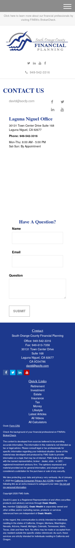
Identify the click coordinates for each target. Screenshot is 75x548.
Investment (38, 390)
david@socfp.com (21, 101)
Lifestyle (37, 410)
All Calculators (38, 422)
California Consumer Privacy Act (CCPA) (34, 480)
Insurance (37, 398)
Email (16, 252)
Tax (37, 402)
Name (16, 228)
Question (16, 275)
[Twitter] (28, 63)
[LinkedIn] (34, 63)
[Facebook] (45, 63)
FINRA (19, 506)
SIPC (25, 506)
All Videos (37, 418)
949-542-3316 (40, 72)
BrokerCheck (9, 435)
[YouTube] (40, 63)
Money (37, 406)
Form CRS (14, 425)
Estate (38, 394)
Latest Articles (37, 414)
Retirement (38, 386)
